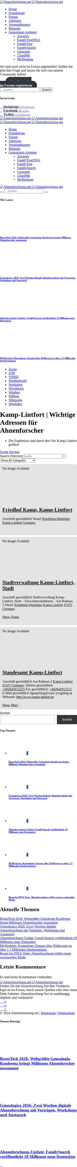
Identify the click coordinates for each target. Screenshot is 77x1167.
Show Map (9, 705)
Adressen (15, 21)
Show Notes (10, 617)
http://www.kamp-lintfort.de (35, 697)
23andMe (23, 55)
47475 (68, 605)
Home (13, 9)
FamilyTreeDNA (28, 40)
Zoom (13, 369)
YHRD (14, 377)
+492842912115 (60, 689)
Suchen (5, 713)
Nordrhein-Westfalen (56, 519)
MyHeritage (25, 59)
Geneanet (23, 51)
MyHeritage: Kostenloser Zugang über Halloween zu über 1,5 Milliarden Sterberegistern (36, 947)
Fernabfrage (17, 13)
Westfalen (15, 404)
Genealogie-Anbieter (23, 32)
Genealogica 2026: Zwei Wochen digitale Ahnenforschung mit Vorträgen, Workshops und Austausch (40, 796)
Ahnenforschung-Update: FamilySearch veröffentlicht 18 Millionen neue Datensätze (37, 1154)
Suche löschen (9, 452)
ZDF (12, 373)
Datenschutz (66, 1013)
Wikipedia (15, 400)
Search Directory (11, 456)
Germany (29, 522)
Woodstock (16, 388)
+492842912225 (13, 689)
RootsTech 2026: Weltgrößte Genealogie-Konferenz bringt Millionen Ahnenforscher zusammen (39, 763)
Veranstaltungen (19, 24)
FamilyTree (25, 44)
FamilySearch (26, 48)
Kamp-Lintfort (12, 522)
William (14, 396)
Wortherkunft (18, 381)
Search (46, 89)
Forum (13, 17)
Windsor (14, 392)
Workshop (15, 384)
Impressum (48, 1013)
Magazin (14, 28)
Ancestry (23, 36)
